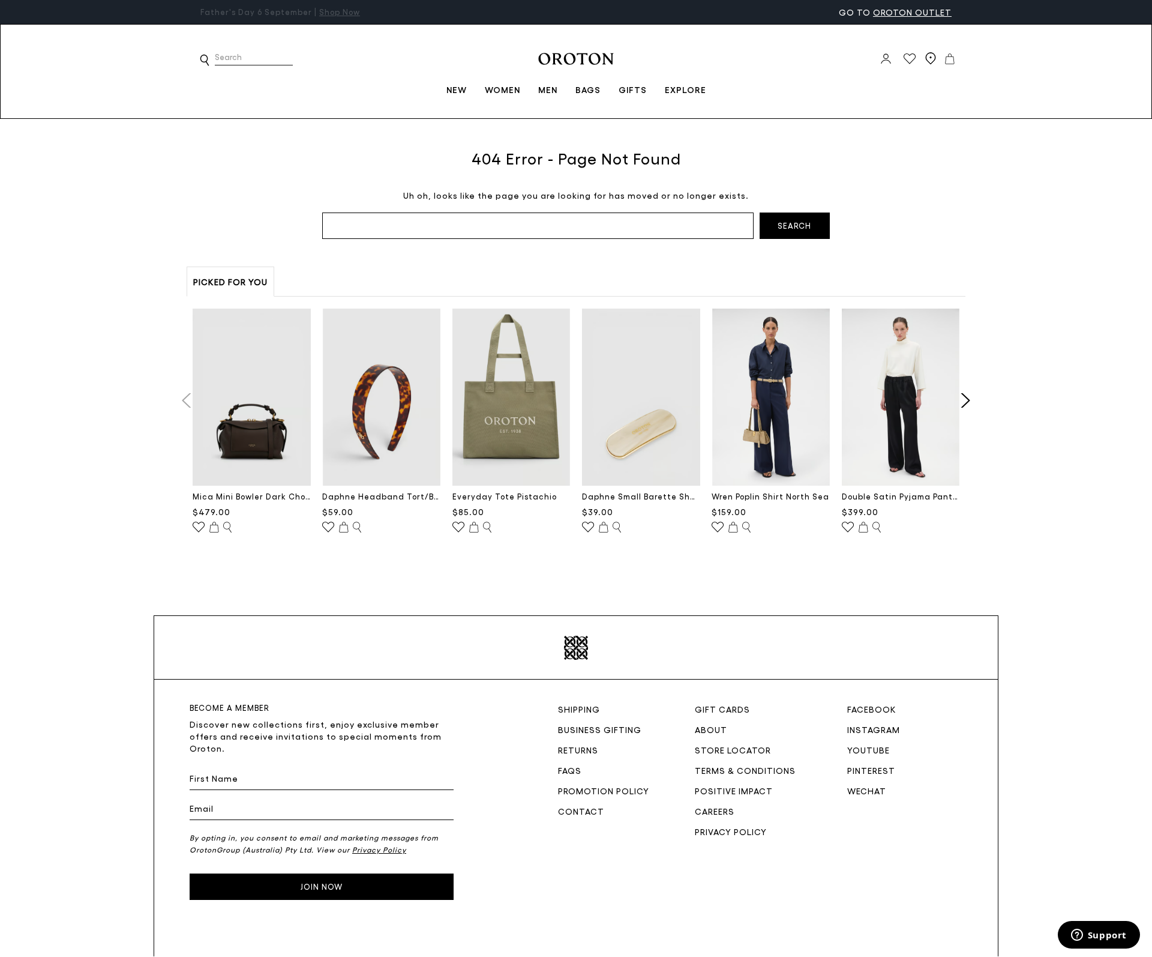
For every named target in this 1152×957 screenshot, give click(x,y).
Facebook (871, 709)
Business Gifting (599, 729)
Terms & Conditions (745, 770)
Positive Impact (734, 790)
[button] (204, 60)
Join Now (322, 886)
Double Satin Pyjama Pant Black (901, 496)
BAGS (588, 89)
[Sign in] (886, 59)
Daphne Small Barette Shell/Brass (641, 496)
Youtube (868, 750)
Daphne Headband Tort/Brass (381, 496)
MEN (547, 89)
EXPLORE (685, 89)
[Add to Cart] (214, 528)
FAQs (569, 770)
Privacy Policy (731, 831)
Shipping (579, 709)
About (711, 729)
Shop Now (339, 11)
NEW (456, 89)
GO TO (895, 12)
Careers (714, 811)
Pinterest (871, 770)
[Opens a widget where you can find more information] (1098, 936)
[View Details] (227, 528)
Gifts (633, 89)
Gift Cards (722, 709)
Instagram (873, 729)
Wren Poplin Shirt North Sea (770, 496)
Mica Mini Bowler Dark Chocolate (252, 496)
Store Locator (733, 750)
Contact (581, 811)
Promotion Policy (603, 790)
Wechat (866, 790)
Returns (578, 750)
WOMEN (502, 89)
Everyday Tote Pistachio (504, 496)
